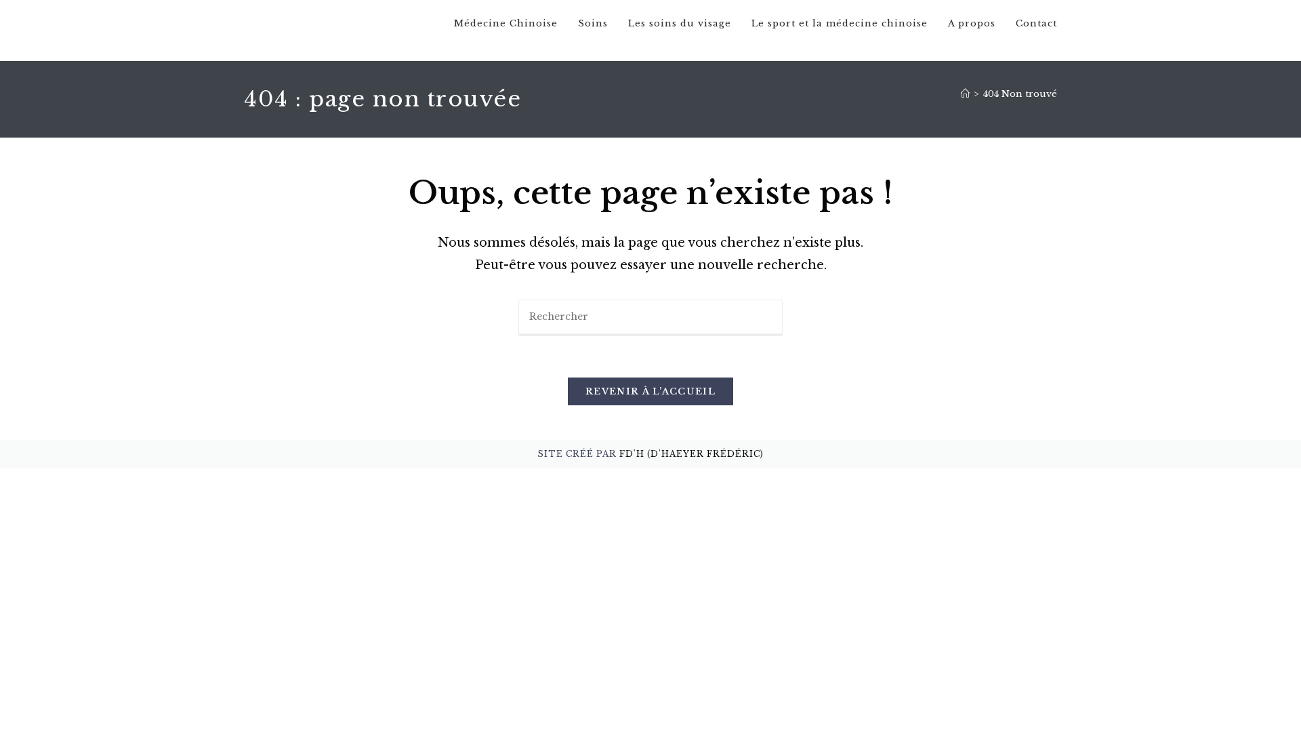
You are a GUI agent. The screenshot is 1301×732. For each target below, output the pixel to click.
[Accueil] (965, 94)
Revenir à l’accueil (650, 391)
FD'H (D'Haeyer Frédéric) (691, 454)
